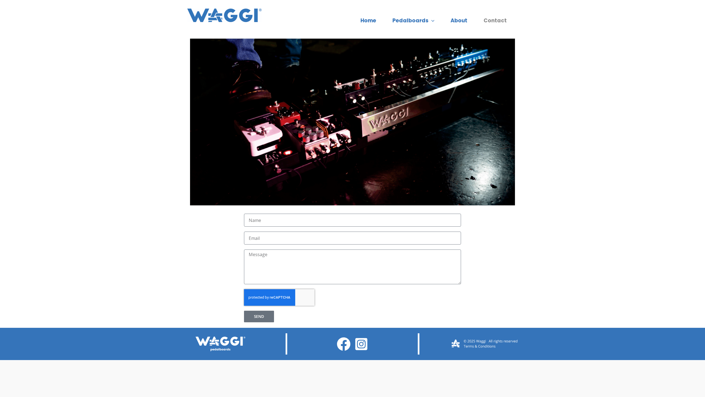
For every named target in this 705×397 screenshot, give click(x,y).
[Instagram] (361, 344)
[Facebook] (344, 344)
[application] (431, 20)
